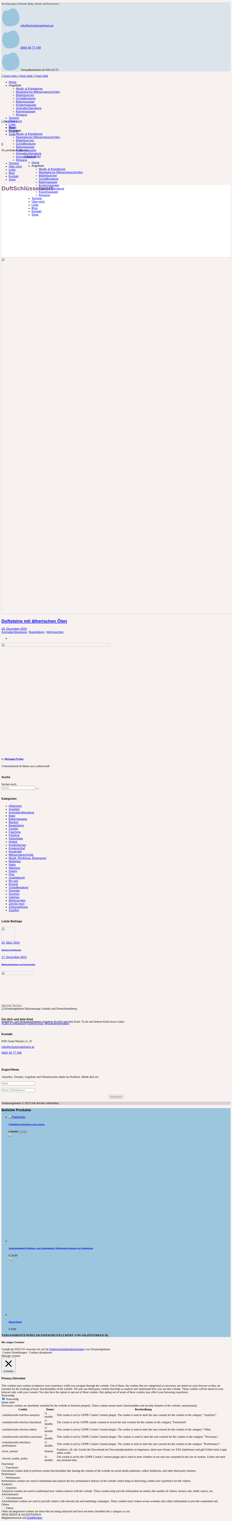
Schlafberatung (18, 887)
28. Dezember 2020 (14, 628)
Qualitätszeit (17, 877)
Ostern (13, 871)
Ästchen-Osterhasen (11, 950)
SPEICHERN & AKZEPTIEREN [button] (21, 1514)
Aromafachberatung (14, 632)
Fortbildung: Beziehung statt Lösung (27, 1124)
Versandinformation (56, 1023)
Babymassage (18, 819)
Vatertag (14, 897)
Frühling (14, 835)
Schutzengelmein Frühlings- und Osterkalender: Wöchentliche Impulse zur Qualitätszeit (51, 1248)
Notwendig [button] (7, 1395)
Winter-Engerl (15, 1322)
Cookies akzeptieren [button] (40, 1352)
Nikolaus (14, 867)
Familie (13, 828)
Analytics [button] (6, 1484)
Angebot (14, 809)
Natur (12, 864)
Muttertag (15, 861)
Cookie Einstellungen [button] (14, 1352)
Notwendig (12, 1399)
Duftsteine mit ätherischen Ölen (34, 621)
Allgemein (15, 805)
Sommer (14, 894)
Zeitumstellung (18, 907)
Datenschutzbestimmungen (67, 1349)
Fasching (15, 832)
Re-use (13, 880)
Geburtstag (16, 838)
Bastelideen (36, 632)
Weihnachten (55, 632)
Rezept (13, 884)
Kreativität (15, 851)
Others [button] (5, 1504)
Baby (12, 815)
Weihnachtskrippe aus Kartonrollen (18, 964)
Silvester (14, 890)
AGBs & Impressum (14, 1023)
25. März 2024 (10, 942)
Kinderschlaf (17, 848)
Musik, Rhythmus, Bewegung (27, 858)
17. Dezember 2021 (14, 957)
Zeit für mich (16, 903)
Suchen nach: (9, 784)
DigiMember (34, 1517)
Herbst (13, 841)
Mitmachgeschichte (21, 854)
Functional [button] (7, 1463)
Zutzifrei (14, 910)
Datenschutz (35, 1023)
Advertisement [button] (9, 1494)
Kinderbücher (17, 845)
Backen (13, 822)
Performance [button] (8, 1474)
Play (11, 874)
